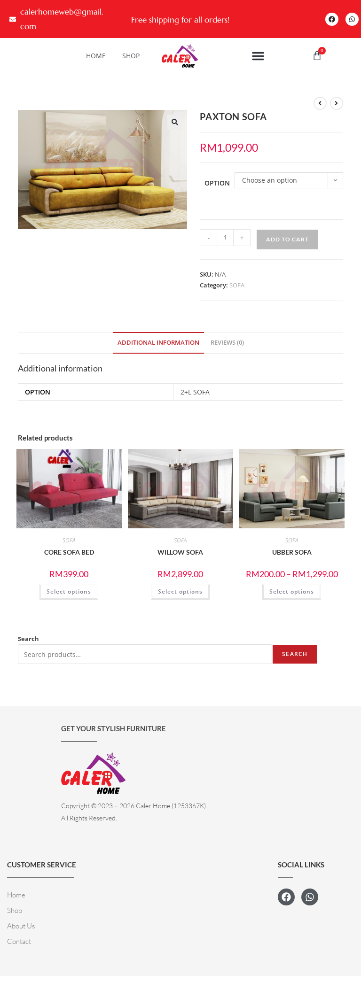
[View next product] (336, 103)
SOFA (236, 285)
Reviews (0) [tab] (227, 343)
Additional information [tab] (158, 343)
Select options (69, 591)
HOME (96, 55)
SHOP (131, 55)
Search (28, 638)
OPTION (217, 182)
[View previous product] (320, 103)
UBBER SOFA (292, 552)
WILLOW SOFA (180, 552)
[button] (258, 56)
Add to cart (287, 239)
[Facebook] (331, 19)
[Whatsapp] (352, 19)
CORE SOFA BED (69, 552)
